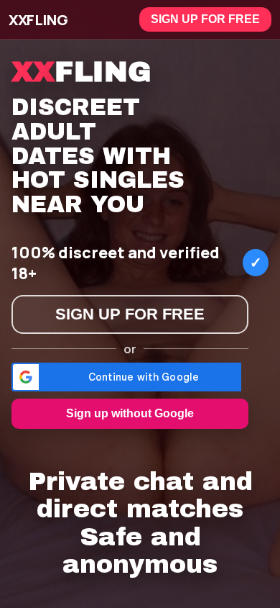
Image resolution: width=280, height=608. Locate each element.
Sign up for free (205, 19)
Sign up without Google (130, 413)
